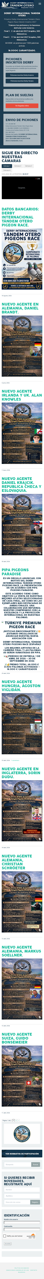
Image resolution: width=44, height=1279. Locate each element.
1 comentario (15, 760)
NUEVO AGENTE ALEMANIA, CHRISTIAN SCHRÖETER (17, 862)
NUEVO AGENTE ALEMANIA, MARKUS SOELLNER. (21, 951)
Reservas (21, 1272)
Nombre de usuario (11, 1219)
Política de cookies (22, 1268)
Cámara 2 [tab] (17, 166)
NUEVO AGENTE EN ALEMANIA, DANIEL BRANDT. (20, 308)
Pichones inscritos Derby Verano (22, 81)
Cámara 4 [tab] (6, 170)
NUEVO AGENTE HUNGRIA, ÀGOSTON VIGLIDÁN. (21, 686)
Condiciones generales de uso (17, 1270)
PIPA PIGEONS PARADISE (15, 572)
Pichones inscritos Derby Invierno (22, 75)
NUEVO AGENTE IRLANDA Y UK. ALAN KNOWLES (22, 395)
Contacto (33, 1270)
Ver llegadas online (22, 106)
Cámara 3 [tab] (28, 166)
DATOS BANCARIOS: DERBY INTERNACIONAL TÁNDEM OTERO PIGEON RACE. (20, 217)
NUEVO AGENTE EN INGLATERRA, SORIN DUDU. (21, 773)
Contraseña (8, 1226)
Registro (35, 1202)
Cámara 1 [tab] (6, 166)
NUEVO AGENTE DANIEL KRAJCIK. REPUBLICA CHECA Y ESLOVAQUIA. (21, 485)
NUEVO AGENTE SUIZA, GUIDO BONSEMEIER (17, 1038)
